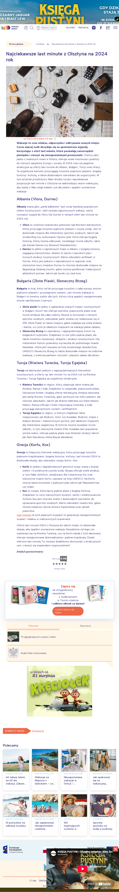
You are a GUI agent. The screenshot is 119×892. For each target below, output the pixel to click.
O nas (33, 880)
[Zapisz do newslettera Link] (107, 27)
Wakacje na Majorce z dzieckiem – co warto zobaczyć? (44, 783)
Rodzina (67, 819)
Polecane (33, 626)
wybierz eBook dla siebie (64, 611)
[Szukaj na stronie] (31, 28)
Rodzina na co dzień (44, 774)
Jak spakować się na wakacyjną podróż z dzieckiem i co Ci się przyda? (101, 785)
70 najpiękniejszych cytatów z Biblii (38, 637)
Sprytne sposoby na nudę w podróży (102, 825)
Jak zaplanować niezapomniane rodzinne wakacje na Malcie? (44, 829)
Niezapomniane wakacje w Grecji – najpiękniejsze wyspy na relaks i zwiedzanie (73, 785)
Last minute (24, 515)
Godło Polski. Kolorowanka (33, 653)
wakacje (39, 731)
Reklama (83, 27)
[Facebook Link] (100, 27)
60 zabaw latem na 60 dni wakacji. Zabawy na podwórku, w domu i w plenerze (16, 785)
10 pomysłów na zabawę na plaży (16, 824)
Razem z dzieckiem (14, 774)
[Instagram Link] (93, 27)
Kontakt (70, 27)
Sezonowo (98, 819)
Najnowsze (85, 626)
